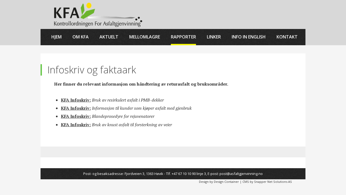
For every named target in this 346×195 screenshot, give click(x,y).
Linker (214, 37)
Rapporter (183, 37)
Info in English (249, 37)
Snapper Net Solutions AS (273, 182)
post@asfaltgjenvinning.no (241, 173)
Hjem (56, 37)
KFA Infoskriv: (76, 100)
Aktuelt (108, 37)
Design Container (226, 182)
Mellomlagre (144, 37)
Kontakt (287, 37)
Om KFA (80, 37)
